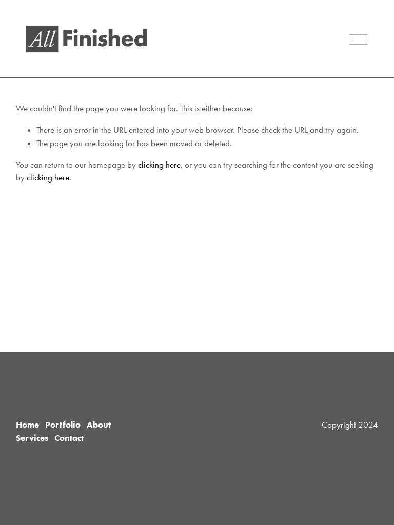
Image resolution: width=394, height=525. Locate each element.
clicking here (159, 164)
